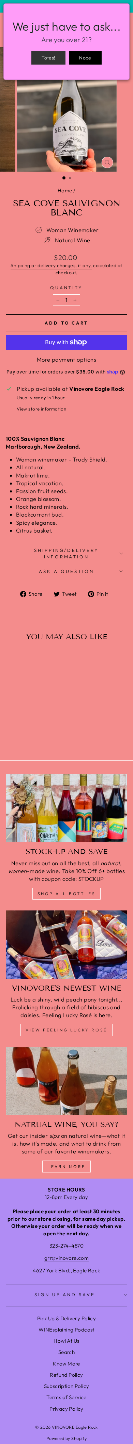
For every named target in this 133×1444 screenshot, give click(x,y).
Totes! (48, 58)
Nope (85, 58)
